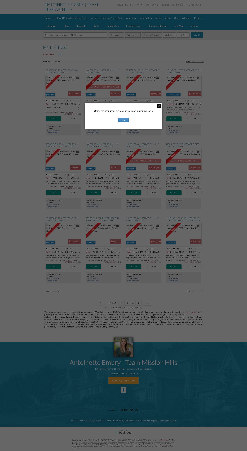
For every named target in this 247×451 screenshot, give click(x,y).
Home (47, 17)
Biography (81, 25)
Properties (130, 17)
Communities (145, 17)
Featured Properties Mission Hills (70, 17)
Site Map (179, 25)
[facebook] (123, 390)
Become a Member (157, 25)
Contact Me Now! (123, 380)
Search (197, 35)
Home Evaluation (182, 17)
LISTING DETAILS (53, 118)
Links (96, 25)
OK (123, 120)
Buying (158, 17)
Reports (198, 17)
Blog (66, 25)
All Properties (49, 54)
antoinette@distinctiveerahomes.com (174, 4)
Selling (168, 17)
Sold (60, 54)
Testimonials (50, 25)
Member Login (133, 25)
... (133, 303)
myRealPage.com (123, 433)
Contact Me (113, 25)
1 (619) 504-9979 (53, 130)
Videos (194, 25)
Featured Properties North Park (106, 17)
